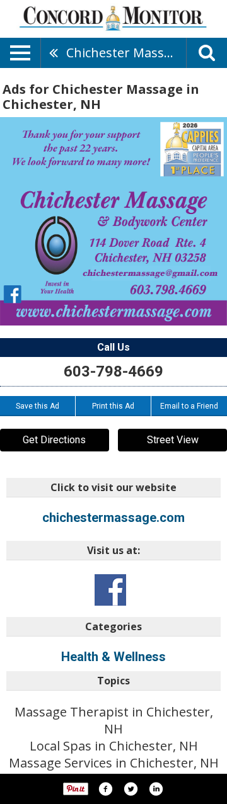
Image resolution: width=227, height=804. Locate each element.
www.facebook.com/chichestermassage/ (110, 590)
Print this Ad (113, 406)
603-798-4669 (113, 371)
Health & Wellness (113, 656)
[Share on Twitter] (130, 789)
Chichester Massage (125, 52)
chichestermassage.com (113, 517)
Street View (173, 440)
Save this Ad (37, 406)
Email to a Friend (189, 406)
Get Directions (54, 440)
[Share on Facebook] (105, 789)
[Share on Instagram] (156, 789)
